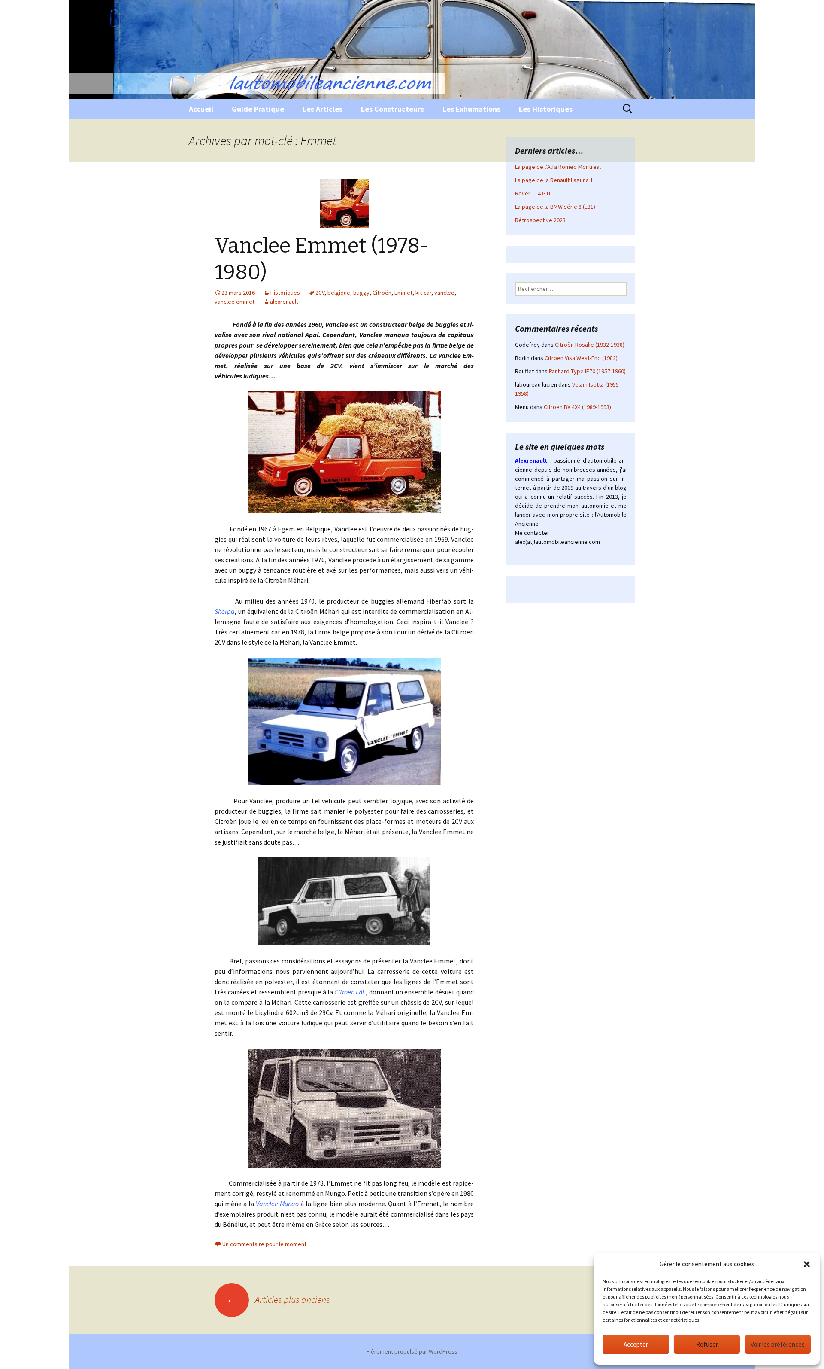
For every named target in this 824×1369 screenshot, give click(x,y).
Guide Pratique (258, 109)
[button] (807, 1264)
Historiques (285, 292)
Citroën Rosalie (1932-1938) (589, 344)
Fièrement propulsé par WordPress (412, 1351)
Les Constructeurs (392, 109)
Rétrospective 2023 (540, 220)
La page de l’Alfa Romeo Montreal (558, 167)
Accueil (201, 109)
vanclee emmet (234, 301)
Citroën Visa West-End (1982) (581, 358)
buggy (361, 292)
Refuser (707, 1344)
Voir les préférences (778, 1344)
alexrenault (284, 301)
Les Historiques (546, 109)
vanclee (444, 292)
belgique (338, 292)
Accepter (636, 1344)
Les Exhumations (471, 109)
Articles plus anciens (278, 1299)
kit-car (423, 292)
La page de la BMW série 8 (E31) (555, 206)
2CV (319, 292)
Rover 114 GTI (532, 193)
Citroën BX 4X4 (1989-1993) (577, 407)
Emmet (403, 292)
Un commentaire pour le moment (264, 1244)
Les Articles (322, 109)
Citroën (382, 292)
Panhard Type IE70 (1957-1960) (587, 371)
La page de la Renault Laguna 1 (554, 180)
